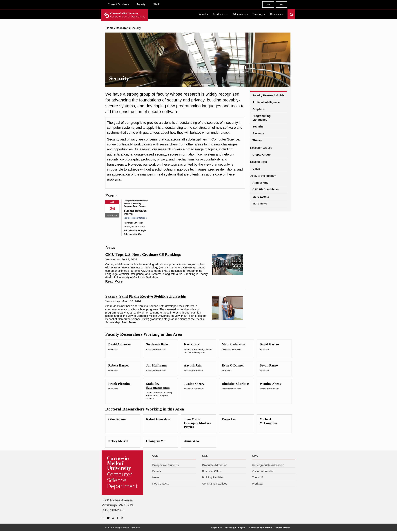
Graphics (258, 109)
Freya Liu (229, 419)
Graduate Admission (214, 465)
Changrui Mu (155, 441)
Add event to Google (135, 230)
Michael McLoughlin (268, 421)
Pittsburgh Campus (235, 527)
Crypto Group (261, 154)
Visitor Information (263, 471)
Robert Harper (118, 365)
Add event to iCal (133, 234)
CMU (255, 455)
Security (257, 126)
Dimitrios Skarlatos (235, 384)
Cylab (256, 168)
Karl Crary (192, 344)
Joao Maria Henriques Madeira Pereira (197, 423)
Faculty (140, 4)
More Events (260, 196)
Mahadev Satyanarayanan (158, 385)
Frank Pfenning (119, 384)
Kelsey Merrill (118, 441)
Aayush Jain (193, 365)
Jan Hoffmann (156, 365)
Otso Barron (117, 419)
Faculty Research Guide (268, 95)
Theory (257, 140)
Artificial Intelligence (266, 102)
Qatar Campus (282, 527)
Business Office (211, 471)
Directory (258, 14)
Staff (156, 4)
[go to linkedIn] (122, 518)
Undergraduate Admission (268, 465)
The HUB (257, 477)
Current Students (118, 4)
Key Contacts (160, 483)
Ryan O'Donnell (233, 365)
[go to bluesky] (108, 518)
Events (156, 471)
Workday (257, 483)
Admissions (239, 14)
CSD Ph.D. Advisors (265, 189)
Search (289, 12)
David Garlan (269, 344)
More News (259, 203)
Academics (219, 14)
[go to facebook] (117, 518)
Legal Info (216, 527)
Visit (281, 4)
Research (275, 14)
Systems (258, 133)
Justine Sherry (194, 384)
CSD (155, 455)
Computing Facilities (214, 483)
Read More (114, 281)
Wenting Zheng (270, 384)
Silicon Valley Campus (260, 527)
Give (268, 4)
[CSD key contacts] (103, 518)
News (155, 477)
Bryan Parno (269, 365)
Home (110, 28)
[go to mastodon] (113, 518)
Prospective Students (165, 465)
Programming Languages (261, 117)
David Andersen (119, 344)
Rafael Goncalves (158, 419)
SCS (205, 455)
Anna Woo (191, 441)
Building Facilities (213, 477)
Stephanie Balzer (158, 344)
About (202, 14)
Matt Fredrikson (233, 344)
